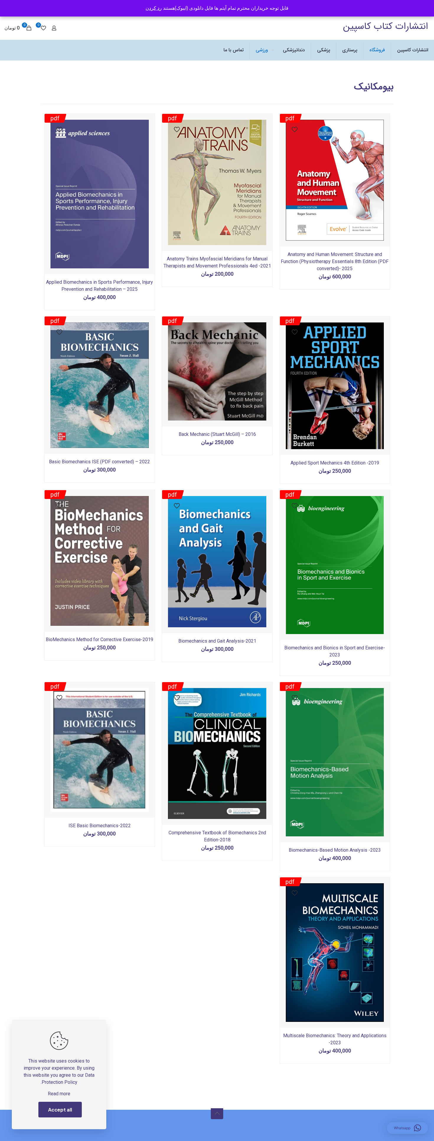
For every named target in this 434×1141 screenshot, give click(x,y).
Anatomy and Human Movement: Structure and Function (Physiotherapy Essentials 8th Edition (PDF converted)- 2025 (335, 261)
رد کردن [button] (154, 8)
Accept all (60, 1109)
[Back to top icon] (217, 1113)
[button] (407, 1128)
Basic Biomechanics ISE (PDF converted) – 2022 (99, 461)
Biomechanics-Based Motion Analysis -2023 (335, 850)
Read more (59, 1093)
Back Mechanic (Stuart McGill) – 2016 (217, 434)
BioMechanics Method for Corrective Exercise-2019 (99, 639)
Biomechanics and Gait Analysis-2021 (217, 641)
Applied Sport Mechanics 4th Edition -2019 (335, 463)
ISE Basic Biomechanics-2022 (99, 825)
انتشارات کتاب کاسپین (385, 26)
